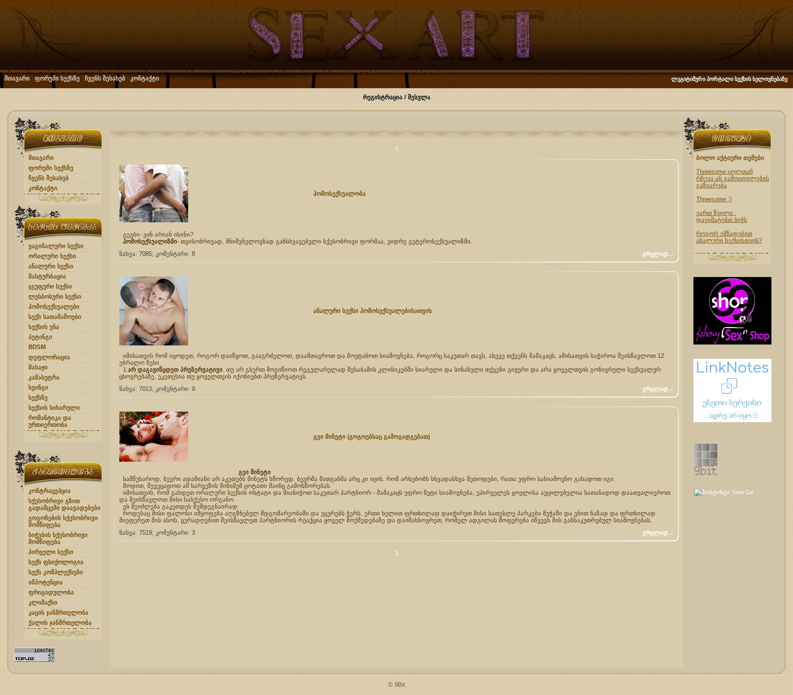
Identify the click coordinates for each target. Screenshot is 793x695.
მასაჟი (38, 367)
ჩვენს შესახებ (105, 78)
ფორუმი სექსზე (57, 78)
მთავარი (17, 78)
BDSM (37, 347)
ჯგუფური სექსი (50, 286)
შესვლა (419, 97)
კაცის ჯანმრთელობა (58, 612)
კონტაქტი (144, 78)
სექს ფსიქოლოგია (56, 562)
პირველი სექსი (50, 551)
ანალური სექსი (50, 266)
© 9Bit (396, 684)
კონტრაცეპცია (49, 490)
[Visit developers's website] (705, 472)
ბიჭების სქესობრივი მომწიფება (58, 538)
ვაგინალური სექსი (56, 246)
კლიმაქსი (42, 602)
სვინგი (38, 387)
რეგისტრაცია (382, 97)
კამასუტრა (44, 377)
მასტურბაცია (47, 276)
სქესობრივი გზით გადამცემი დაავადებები (64, 504)
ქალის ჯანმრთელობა (60, 622)
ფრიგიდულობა (51, 592)
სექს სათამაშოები (54, 316)
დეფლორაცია (49, 357)
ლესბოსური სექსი (54, 296)
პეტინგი (40, 336)
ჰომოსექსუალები (53, 306)
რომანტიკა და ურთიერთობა (49, 421)
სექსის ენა (43, 326)
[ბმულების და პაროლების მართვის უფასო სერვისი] (732, 420)
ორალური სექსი (52, 256)
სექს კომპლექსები (55, 572)
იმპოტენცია (45, 582)
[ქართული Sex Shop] (732, 342)
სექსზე (38, 397)
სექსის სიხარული (54, 407)
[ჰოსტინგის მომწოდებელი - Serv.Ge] (724, 492)
